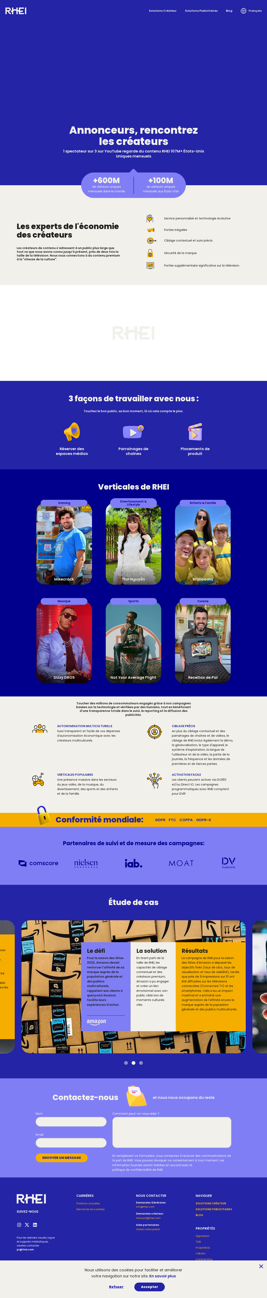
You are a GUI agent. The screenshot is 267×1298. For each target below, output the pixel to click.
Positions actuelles (88, 1203)
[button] (251, 11)
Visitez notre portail (148, 1229)
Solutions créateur (163, 11)
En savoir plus (162, 1276)
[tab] (126, 1063)
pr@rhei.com (25, 1249)
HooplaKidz (203, 1247)
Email (39, 1135)
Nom (39, 1114)
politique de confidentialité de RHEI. (137, 1170)
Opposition (202, 1236)
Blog (229, 11)
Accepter (149, 1286)
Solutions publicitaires (201, 11)
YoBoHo (200, 1253)
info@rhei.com (145, 1207)
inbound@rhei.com (148, 1218)
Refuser (116, 1286)
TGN (198, 1242)
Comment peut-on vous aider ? (135, 1114)
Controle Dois (204, 1259)
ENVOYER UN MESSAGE (61, 1157)
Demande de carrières (90, 1209)
